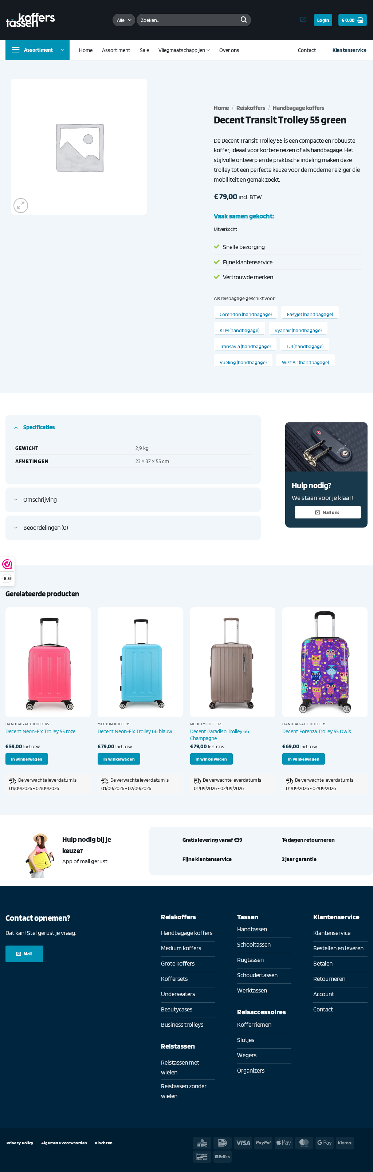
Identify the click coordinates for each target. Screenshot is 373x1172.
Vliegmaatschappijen (181, 50)
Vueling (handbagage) (243, 362)
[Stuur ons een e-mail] (303, 19)
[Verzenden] (243, 19)
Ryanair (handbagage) (298, 330)
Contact (307, 50)
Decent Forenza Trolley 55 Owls (316, 731)
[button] (323, 20)
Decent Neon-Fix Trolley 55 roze (40, 731)
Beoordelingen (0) (45, 527)
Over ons (229, 50)
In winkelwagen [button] (26, 759)
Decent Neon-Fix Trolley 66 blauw (135, 731)
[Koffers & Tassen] (30, 19)
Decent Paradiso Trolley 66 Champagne (219, 735)
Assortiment (116, 50)
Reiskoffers (250, 107)
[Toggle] (16, 426)
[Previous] (5, 704)
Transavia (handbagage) (245, 346)
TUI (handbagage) (304, 346)
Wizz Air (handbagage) (305, 362)
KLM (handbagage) (239, 330)
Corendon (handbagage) (246, 314)
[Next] (367, 704)
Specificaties (39, 427)
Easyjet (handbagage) (310, 314)
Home (86, 50)
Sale (144, 50)
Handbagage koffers (298, 107)
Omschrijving (40, 499)
